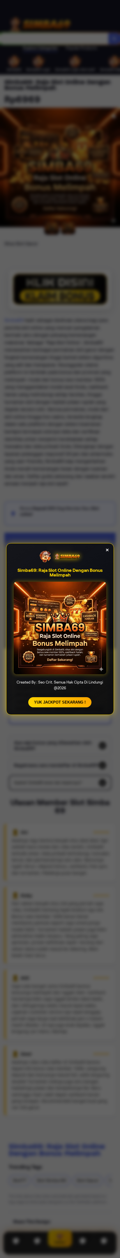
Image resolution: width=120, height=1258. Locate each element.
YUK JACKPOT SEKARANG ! (60, 702)
